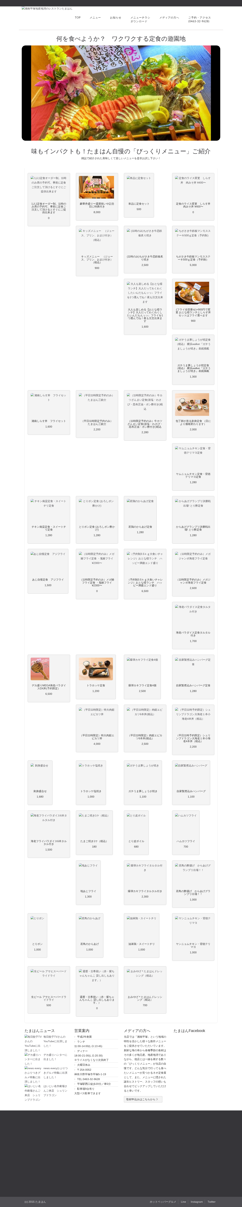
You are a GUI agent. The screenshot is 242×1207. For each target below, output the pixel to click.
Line (183, 1201)
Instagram (197, 1201)
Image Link (49, 187)
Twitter (212, 1201)
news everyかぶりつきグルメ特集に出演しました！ (55, 1073)
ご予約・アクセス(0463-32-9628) (199, 19)
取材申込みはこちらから (141, 1099)
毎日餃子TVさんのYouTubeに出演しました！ (55, 1041)
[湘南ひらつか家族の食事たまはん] (47, 8)
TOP (78, 17)
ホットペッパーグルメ (163, 1201)
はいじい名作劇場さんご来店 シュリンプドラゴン (55, 1091)
